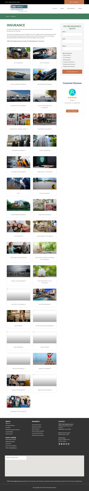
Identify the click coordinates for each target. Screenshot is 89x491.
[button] (72, 111)
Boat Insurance (67, 59)
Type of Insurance (67, 53)
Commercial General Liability (18, 129)
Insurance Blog (9, 431)
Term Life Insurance (18, 368)
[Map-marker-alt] (69, 444)
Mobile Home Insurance (18, 281)
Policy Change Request (11, 447)
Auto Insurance (45, 62)
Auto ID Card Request (11, 445)
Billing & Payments (10, 441)
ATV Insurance (18, 62)
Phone (64, 46)
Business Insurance (36, 426)
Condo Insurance (44, 150)
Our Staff (8, 427)
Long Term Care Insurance (18, 257)
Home (7, 16)
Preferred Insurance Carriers (13, 429)
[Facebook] (62, 444)
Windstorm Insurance (45, 390)
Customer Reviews (10, 425)
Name (63, 31)
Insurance (54, 8)
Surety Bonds (44, 347)
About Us (8, 423)
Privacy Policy (9, 433)
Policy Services (71, 8)
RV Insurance (18, 325)
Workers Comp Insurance (18, 411)
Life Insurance (18, 236)
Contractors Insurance (18, 172)
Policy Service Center (11, 439)
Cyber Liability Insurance (45, 172)
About (62, 8)
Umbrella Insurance (44, 368)
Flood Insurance (44, 193)
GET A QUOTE (74, 2)
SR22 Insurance (18, 347)
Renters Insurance (45, 304)
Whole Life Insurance (18, 390)
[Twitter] (64, 444)
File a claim (8, 443)
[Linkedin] (59, 444)
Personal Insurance (36, 424)
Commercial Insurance (44, 129)
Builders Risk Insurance (44, 84)
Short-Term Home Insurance (45, 325)
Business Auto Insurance (18, 105)
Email (63, 38)
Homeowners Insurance (18, 214)
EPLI (18, 193)
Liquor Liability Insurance (44, 236)
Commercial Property (19, 150)
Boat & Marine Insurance (18, 84)
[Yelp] (66, 444)
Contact (80, 8)
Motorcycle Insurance (18, 304)
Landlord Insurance (44, 214)
